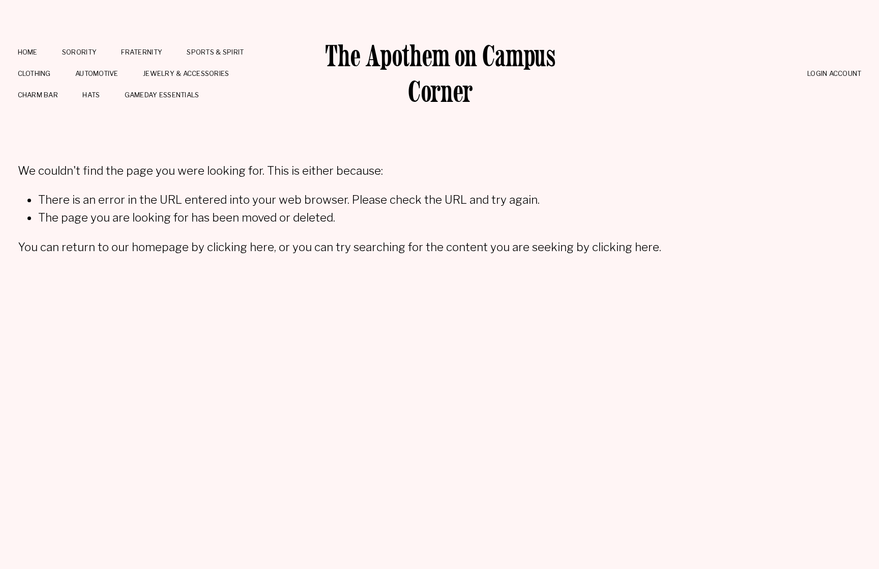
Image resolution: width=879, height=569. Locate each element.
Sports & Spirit (215, 52)
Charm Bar (38, 95)
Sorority (79, 52)
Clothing (34, 73)
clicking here (240, 247)
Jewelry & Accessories (186, 73)
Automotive (97, 73)
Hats (91, 95)
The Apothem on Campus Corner (440, 73)
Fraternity (141, 52)
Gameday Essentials (162, 95)
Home (28, 52)
